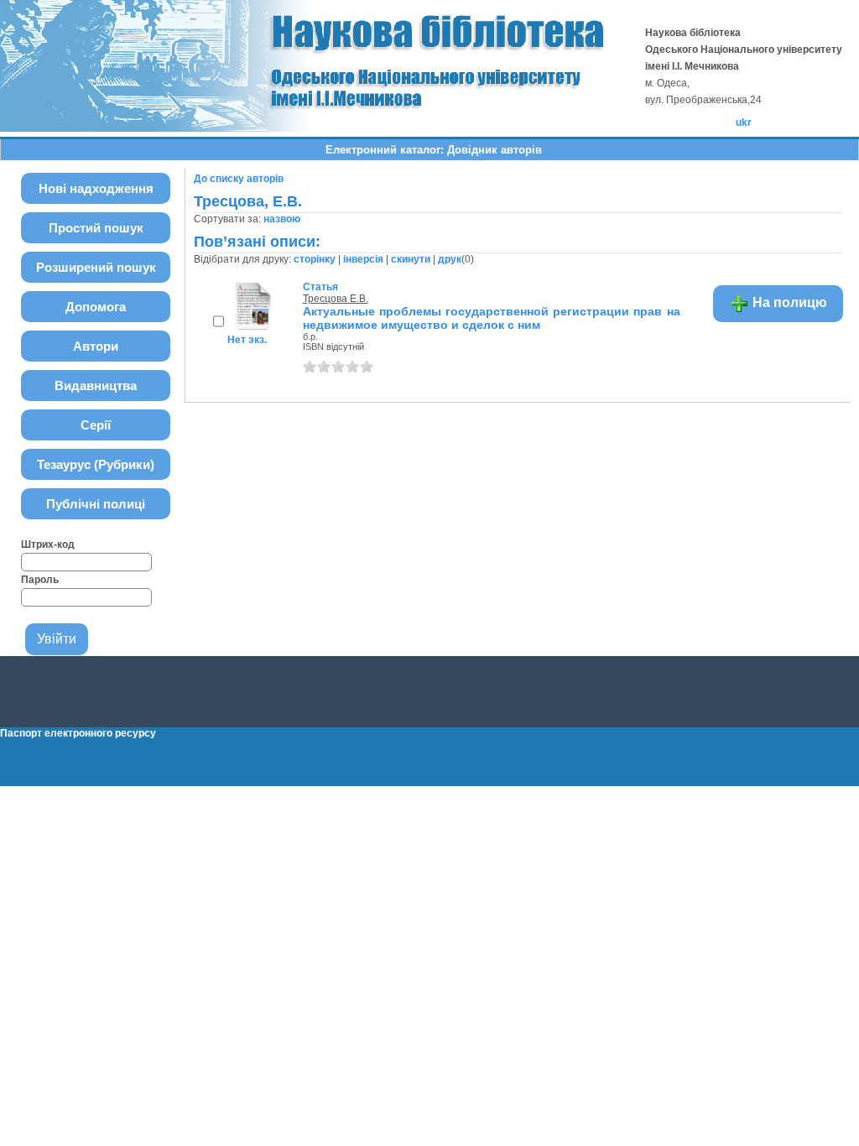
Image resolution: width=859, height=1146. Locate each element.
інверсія (363, 259)
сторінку (315, 259)
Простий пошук (96, 228)
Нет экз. (247, 340)
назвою (281, 219)
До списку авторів (239, 179)
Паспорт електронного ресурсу (78, 733)
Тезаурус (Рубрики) (95, 464)
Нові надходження (96, 188)
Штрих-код (48, 544)
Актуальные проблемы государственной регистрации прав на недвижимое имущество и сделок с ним (491, 318)
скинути (410, 259)
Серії (96, 425)
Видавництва (96, 385)
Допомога (95, 307)
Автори (95, 346)
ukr (744, 122)
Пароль (40, 580)
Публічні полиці (95, 504)
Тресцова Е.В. (335, 299)
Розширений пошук (96, 267)
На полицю (788, 302)
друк (449, 259)
